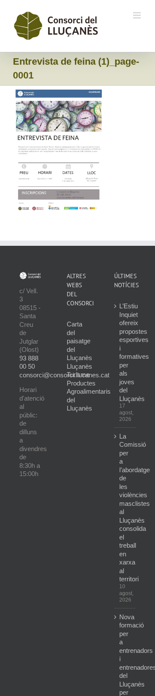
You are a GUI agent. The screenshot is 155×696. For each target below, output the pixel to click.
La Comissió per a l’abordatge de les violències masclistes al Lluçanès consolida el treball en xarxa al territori (125, 508)
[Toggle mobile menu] (137, 15)
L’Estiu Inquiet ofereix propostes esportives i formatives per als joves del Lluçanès (125, 352)
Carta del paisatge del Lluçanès (79, 340)
